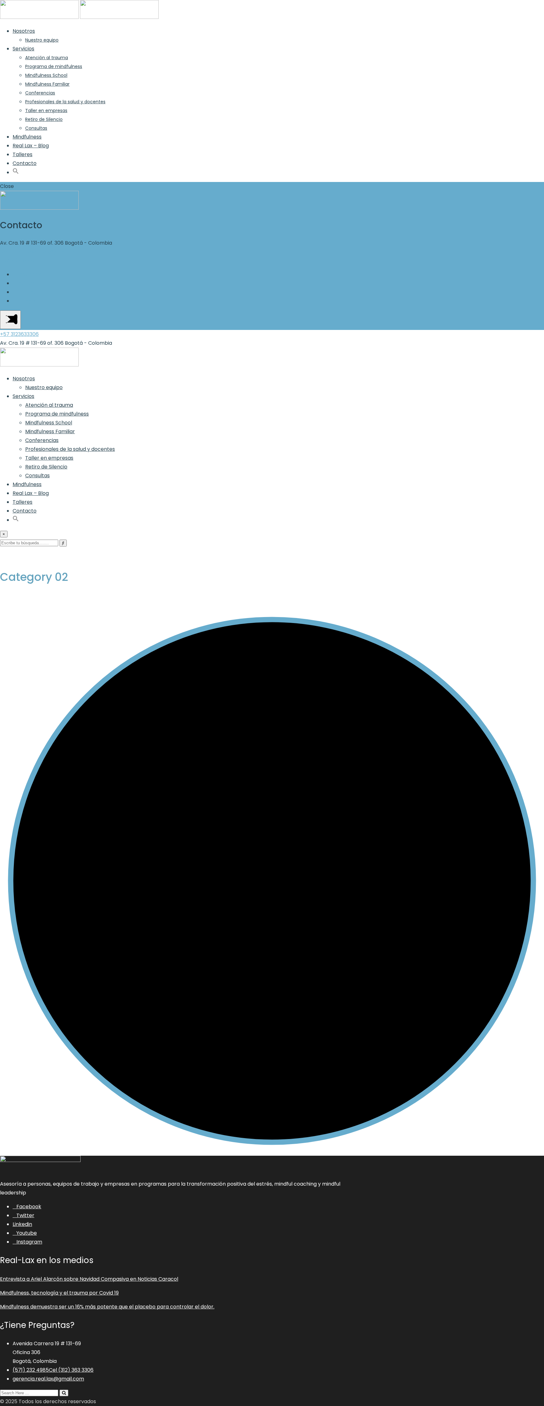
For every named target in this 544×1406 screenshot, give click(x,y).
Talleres (22, 154)
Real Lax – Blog (31, 145)
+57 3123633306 (19, 260)
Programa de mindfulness (53, 66)
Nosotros (24, 31)
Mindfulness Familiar (47, 84)
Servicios (23, 48)
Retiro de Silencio (44, 119)
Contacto (25, 163)
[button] (16, 172)
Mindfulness (27, 136)
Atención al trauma (46, 57)
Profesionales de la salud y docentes (65, 102)
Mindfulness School (46, 75)
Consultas (36, 128)
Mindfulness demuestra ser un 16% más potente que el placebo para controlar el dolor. (107, 1306)
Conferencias (40, 93)
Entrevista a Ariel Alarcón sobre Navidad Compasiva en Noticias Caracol (89, 1279)
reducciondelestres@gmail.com (39, 251)
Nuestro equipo (42, 40)
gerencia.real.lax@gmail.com (48, 1378)
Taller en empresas (46, 110)
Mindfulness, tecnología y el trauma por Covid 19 (59, 1292)
